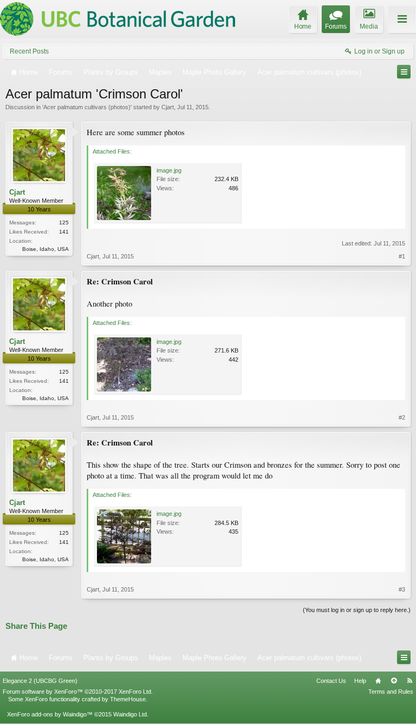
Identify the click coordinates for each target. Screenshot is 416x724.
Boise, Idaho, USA (45, 249)
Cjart (167, 107)
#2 (402, 417)
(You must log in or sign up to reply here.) (357, 610)
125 (64, 222)
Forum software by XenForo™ (78, 691)
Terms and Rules (390, 691)
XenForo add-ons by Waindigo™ (50, 714)
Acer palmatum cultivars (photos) (87, 107)
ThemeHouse (128, 699)
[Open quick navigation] (404, 71)
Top (394, 681)
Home (378, 681)
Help (360, 680)
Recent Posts (29, 51)
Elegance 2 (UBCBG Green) (40, 680)
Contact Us (331, 680)
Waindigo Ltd (130, 714)
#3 (402, 589)
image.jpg (169, 170)
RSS (409, 681)
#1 (402, 256)
